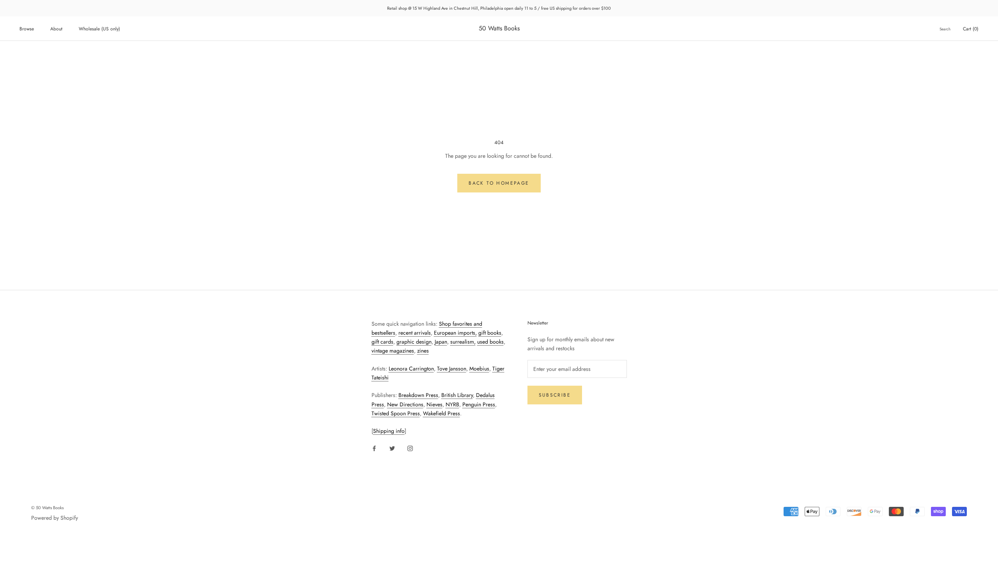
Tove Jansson (451, 368)
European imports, (455, 333)
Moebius (479, 368)
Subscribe (555, 395)
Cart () (971, 28)
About (56, 28)
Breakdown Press (418, 395)
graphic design (414, 342)
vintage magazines (393, 351)
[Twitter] (392, 447)
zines (423, 351)
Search (945, 29)
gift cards (382, 342)
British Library (457, 395)
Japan (441, 342)
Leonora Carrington (411, 368)
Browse (26, 28)
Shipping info (389, 431)
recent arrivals (414, 333)
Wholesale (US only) (99, 28)
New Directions (405, 404)
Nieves (434, 404)
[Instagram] (410, 447)
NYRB (452, 404)
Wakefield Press (441, 413)
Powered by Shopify (54, 518)
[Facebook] (374, 447)
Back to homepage (499, 183)
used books (490, 342)
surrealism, (463, 342)
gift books (489, 333)
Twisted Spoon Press (396, 413)
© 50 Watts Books (47, 508)
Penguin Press (478, 404)
